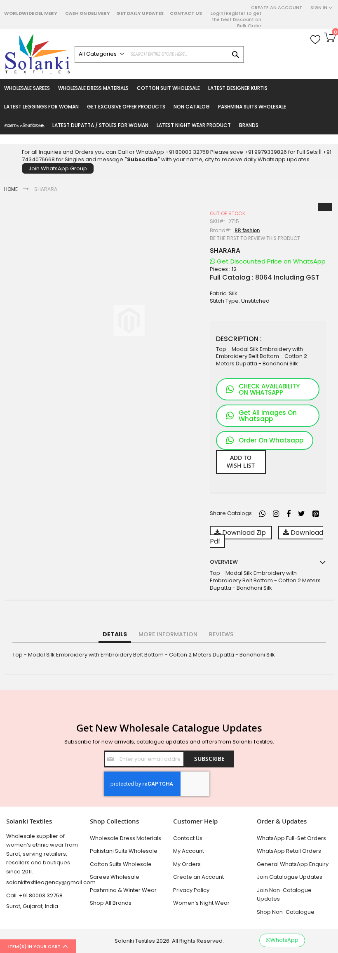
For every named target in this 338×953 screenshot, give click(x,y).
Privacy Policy (191, 890)
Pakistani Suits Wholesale (123, 851)
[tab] (115, 634)
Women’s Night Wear (201, 903)
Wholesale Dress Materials (125, 838)
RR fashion (247, 230)
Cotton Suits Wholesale (121, 864)
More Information (167, 634)
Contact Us (186, 13)
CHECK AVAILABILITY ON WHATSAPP (269, 389)
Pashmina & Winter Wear (123, 890)
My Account (188, 851)
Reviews (221, 634)
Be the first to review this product (255, 238)
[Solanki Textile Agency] (37, 54)
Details (115, 634)
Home (11, 189)
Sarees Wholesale (114, 877)
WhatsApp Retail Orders (289, 851)
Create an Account (276, 8)
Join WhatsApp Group (57, 168)
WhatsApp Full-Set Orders (291, 838)
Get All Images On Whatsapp (268, 415)
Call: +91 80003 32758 (34, 895)
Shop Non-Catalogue (286, 912)
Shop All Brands (110, 903)
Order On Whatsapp (271, 440)
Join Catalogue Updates (289, 877)
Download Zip (244, 532)
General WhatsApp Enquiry (293, 864)
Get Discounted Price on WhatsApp (270, 261)
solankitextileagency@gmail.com (44, 882)
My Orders (187, 864)
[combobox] (159, 54)
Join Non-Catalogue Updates (284, 894)
